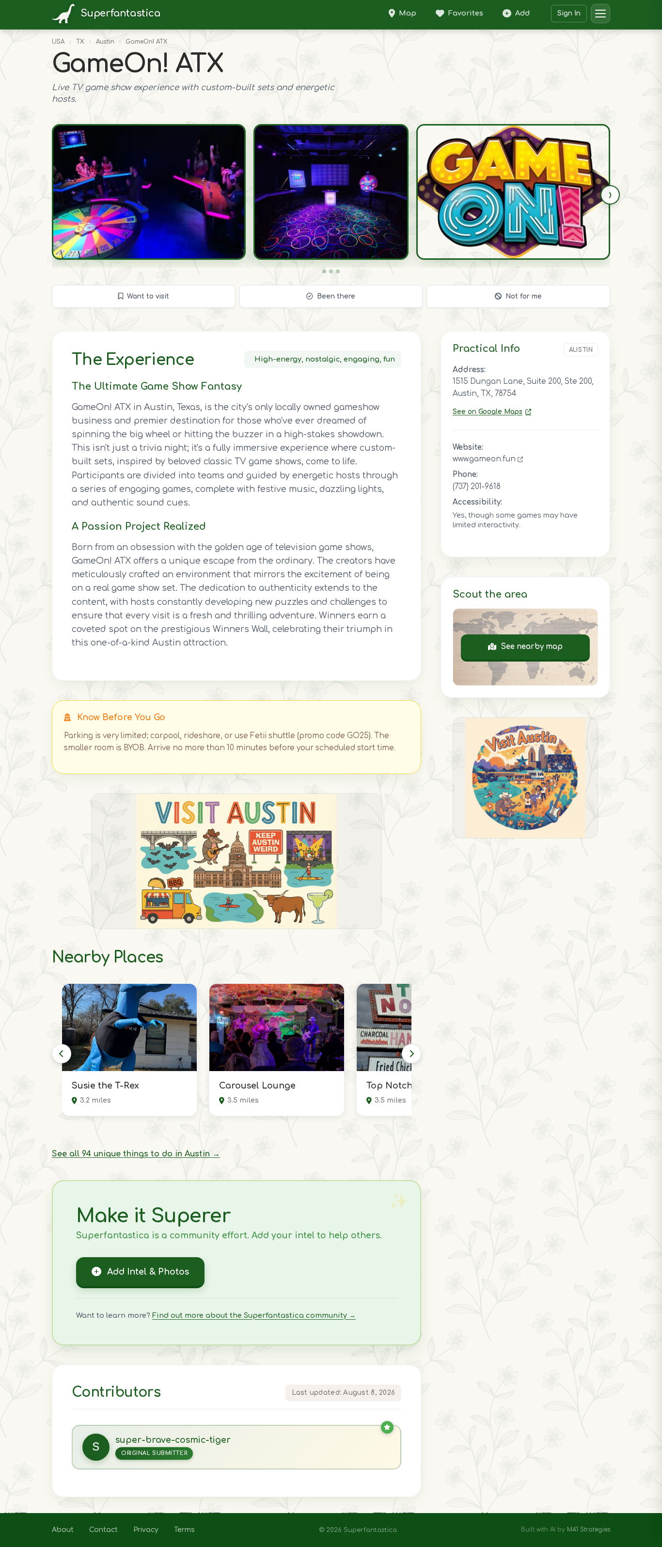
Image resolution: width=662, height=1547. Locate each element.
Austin (105, 41)
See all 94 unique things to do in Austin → (136, 1154)
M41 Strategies (588, 1529)
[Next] (411, 1053)
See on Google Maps (487, 411)
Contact (103, 1529)
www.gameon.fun (485, 459)
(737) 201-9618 (477, 487)
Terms (184, 1529)
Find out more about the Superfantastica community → (254, 1315)
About (63, 1529)
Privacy (145, 1529)
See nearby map (532, 647)
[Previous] (61, 1053)
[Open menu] (600, 13)
